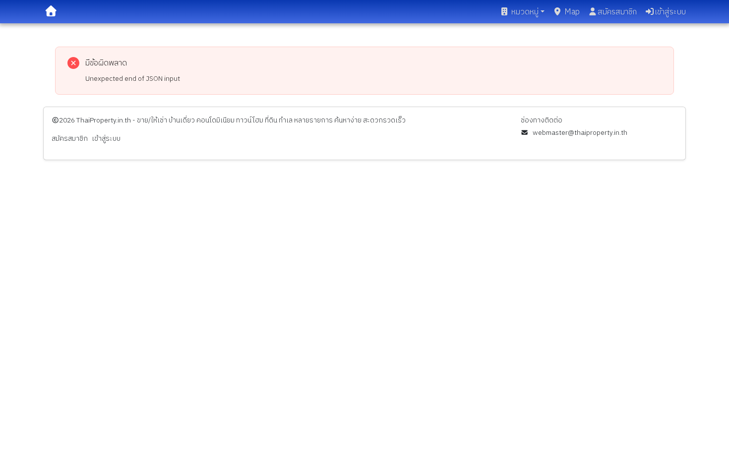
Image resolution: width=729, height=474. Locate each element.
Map (572, 12)
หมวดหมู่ (525, 12)
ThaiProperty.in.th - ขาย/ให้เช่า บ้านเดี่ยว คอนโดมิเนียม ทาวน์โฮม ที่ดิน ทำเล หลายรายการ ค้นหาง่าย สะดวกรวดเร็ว (241, 120)
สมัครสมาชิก (617, 12)
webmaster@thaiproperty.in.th (580, 132)
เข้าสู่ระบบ (670, 12)
